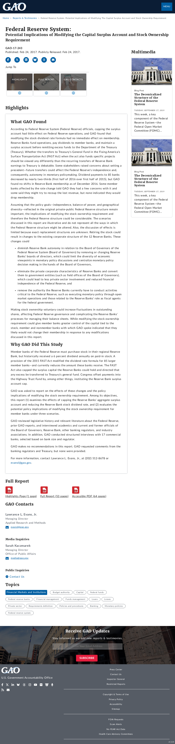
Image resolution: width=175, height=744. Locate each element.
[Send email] (54, 59)
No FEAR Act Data (115, 729)
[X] (18, 59)
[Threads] (45, 59)
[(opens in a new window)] (2, 685)
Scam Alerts (116, 724)
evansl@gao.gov (21, 462)
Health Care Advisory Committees (116, 734)
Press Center (116, 670)
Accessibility (116, 704)
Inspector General (116, 679)
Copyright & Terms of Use (116, 694)
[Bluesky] (36, 59)
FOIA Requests (115, 719)
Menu (166, 6)
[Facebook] (9, 59)
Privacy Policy (116, 699)
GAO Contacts (73, 80)
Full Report (46, 80)
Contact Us (16, 576)
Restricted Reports (116, 684)
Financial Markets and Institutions (26, 592)
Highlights (19, 80)
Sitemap (116, 709)
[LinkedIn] (27, 59)
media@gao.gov (20, 558)
